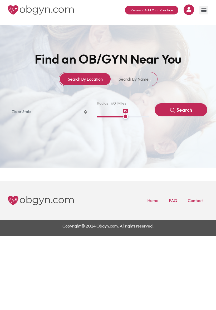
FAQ (173, 200)
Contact (195, 200)
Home (152, 200)
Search (184, 110)
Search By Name (134, 79)
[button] (203, 10)
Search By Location (85, 79)
